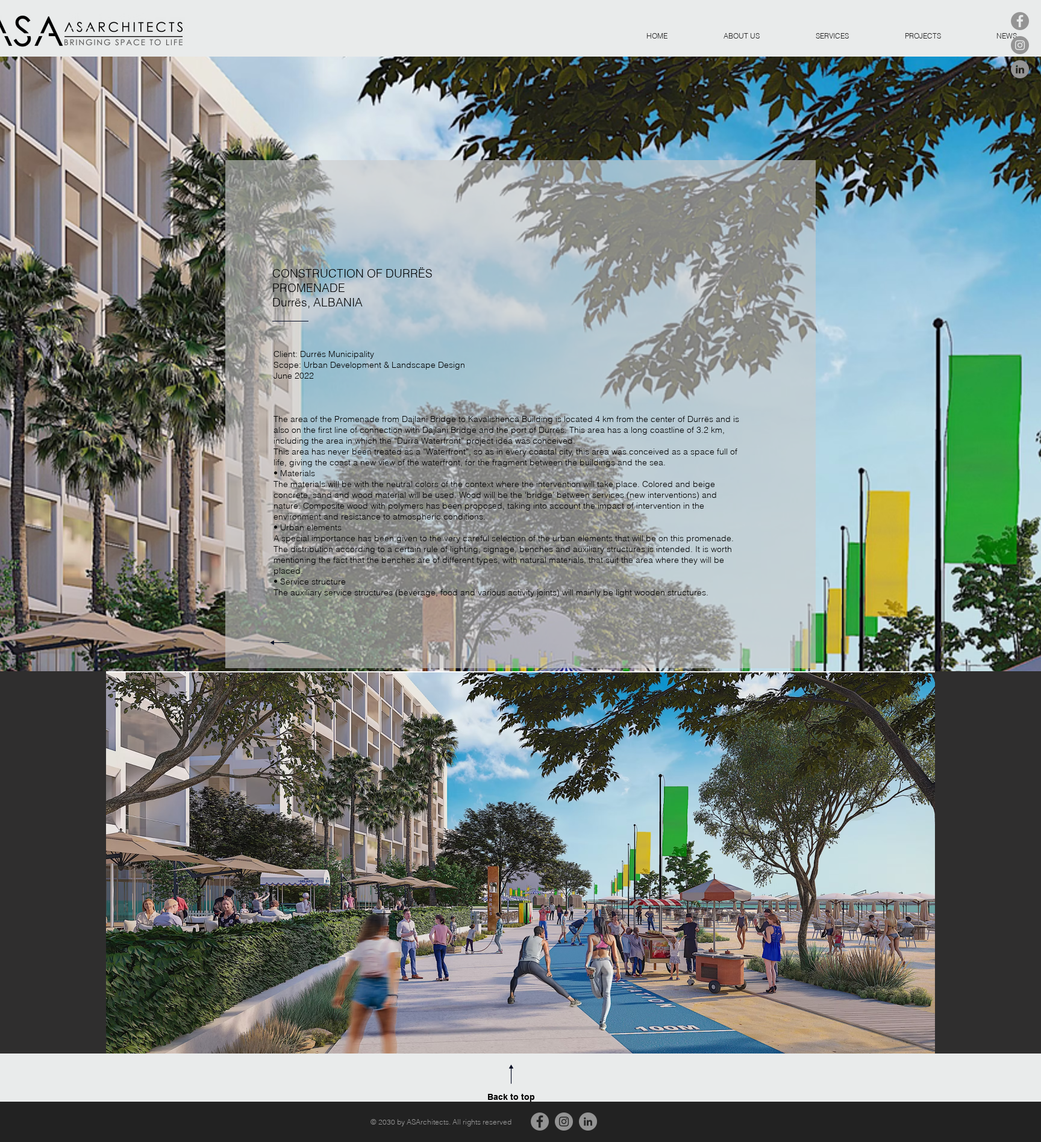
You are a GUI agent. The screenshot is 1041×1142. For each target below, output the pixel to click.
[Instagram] (1020, 45)
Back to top (511, 1097)
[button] (520, 862)
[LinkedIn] (1020, 69)
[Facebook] (1020, 21)
